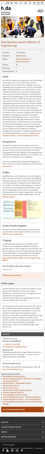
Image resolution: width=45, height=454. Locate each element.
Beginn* (5, 59)
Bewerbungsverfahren (12, 275)
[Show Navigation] (7, 3)
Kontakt (5, 448)
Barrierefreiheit (27, 448)
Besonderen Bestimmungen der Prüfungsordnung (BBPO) (21, 259)
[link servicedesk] (34, 3)
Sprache (5, 65)
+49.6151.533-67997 (12, 344)
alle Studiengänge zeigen (13, 409)
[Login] (20, 3)
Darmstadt (22, 56)
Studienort (6, 56)
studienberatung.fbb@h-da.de (15, 347)
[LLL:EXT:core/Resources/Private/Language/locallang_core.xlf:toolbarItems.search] (30, 3)
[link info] (11, 3)
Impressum (39, 448)
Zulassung (6, 68)
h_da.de (11, 445)
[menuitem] (4, 450)
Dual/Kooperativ (8, 71)
